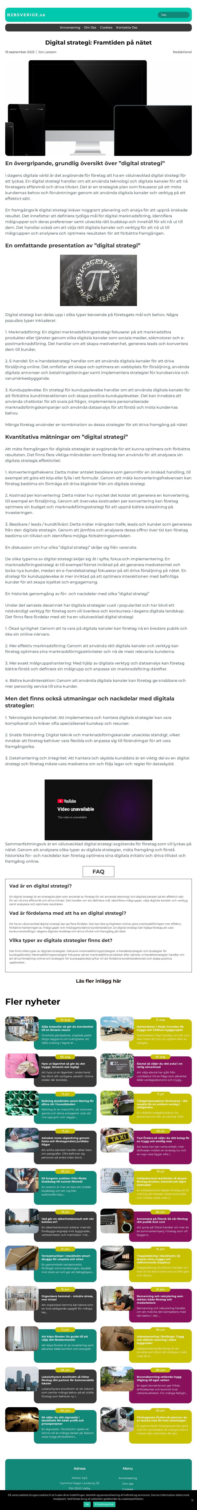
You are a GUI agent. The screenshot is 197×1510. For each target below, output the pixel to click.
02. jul (65, 1171)
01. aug (160, 1057)
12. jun (160, 1289)
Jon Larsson (47, 52)
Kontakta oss (126, 27)
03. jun (160, 1410)
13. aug (65, 1019)
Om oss (90, 27)
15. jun (160, 1249)
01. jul (160, 1171)
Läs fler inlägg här (98, 981)
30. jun (160, 1212)
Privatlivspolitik (104, 1504)
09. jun (160, 1329)
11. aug (160, 1019)
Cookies (106, 27)
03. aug (65, 1057)
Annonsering (70, 27)
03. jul (160, 1131)
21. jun (65, 1249)
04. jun (65, 1410)
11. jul (65, 1094)
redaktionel (182, 52)
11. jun (65, 1329)
